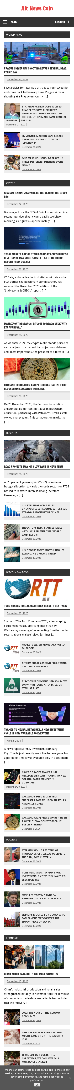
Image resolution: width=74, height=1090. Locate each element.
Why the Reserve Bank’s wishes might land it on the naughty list (42, 1036)
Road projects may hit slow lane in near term (33, 466)
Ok (37, 1084)
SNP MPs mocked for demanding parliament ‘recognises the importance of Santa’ (43, 918)
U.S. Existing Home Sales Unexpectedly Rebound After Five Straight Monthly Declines (44, 509)
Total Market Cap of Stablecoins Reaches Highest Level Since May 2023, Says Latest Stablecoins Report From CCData (36, 258)
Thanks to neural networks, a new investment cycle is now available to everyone (34, 731)
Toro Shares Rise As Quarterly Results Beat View (35, 606)
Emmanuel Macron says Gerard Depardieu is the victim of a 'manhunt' (42, 139)
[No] (69, 1077)
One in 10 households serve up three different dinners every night (42, 162)
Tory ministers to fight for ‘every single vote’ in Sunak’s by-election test (44, 876)
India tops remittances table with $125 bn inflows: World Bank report (42, 531)
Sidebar (60, 22)
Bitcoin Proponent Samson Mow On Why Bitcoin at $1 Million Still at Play (44, 685)
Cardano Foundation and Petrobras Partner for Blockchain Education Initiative (35, 387)
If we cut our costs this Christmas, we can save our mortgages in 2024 (40, 1058)
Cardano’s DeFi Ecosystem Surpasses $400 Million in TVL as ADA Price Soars (44, 800)
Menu (14, 22)
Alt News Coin (37, 8)
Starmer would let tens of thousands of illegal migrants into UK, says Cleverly (43, 854)
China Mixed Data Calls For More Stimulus (31, 974)
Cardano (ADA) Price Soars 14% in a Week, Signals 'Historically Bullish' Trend (44, 821)
